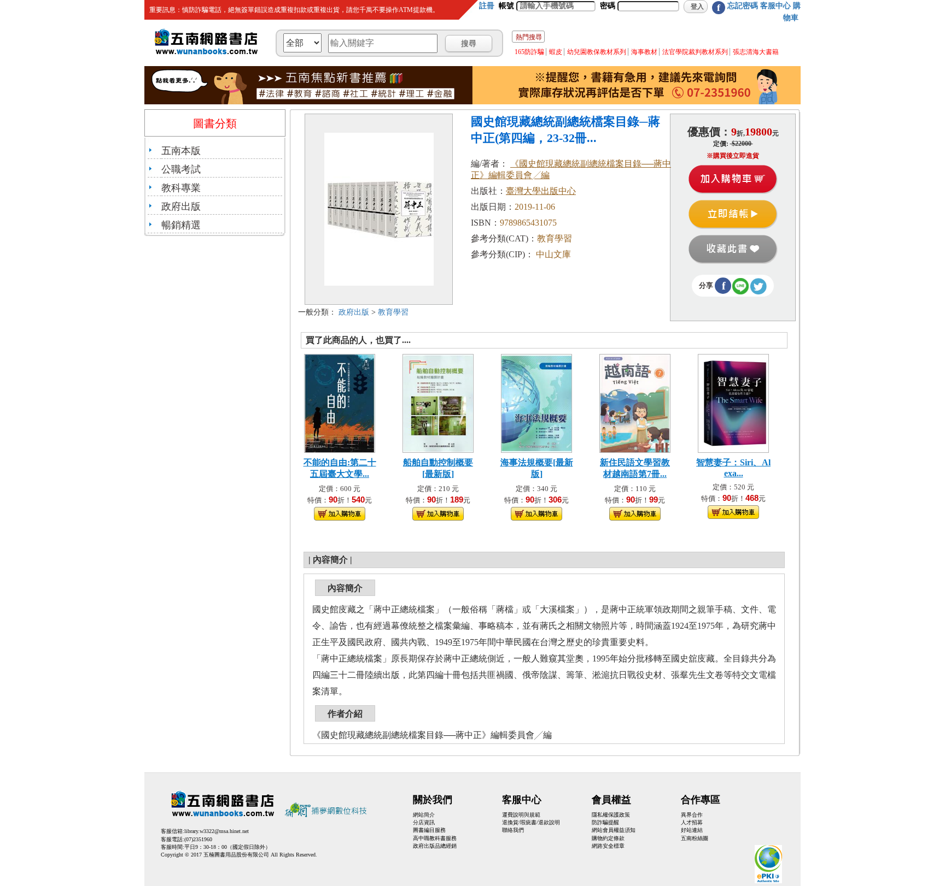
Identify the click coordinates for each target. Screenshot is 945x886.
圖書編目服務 (429, 830)
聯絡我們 (513, 830)
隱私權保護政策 (611, 815)
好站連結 (692, 830)
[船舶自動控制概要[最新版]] (438, 402)
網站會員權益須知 (613, 830)
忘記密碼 (742, 6)
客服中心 (775, 6)
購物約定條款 (608, 838)
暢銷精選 (181, 225)
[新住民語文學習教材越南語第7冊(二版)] (635, 402)
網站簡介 (424, 815)
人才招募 (692, 822)
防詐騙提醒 (605, 822)
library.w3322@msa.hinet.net (216, 831)
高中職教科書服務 (435, 838)
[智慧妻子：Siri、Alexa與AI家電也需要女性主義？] (733, 402)
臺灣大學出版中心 (541, 191)
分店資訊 (424, 822)
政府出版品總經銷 (435, 846)
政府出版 (181, 206)
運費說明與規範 (521, 815)
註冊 (486, 6)
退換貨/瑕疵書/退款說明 (531, 822)
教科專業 (181, 187)
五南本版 (181, 150)
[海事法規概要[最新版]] (536, 402)
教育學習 (393, 312)
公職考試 (181, 169)
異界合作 (692, 815)
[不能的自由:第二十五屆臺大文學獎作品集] (340, 402)
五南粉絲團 (694, 838)
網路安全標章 (608, 846)
